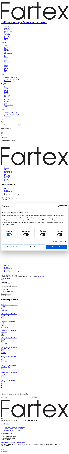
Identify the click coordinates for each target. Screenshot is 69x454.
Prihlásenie (4, 137)
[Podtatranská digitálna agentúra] (32, 421)
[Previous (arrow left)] (1, 449)
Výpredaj (7, 34)
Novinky (6, 28)
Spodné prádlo (8, 105)
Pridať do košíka (5, 295)
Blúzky (6, 49)
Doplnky (6, 33)
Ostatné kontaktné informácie (19, 442)
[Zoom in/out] (1, 451)
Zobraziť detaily (58, 241)
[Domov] (34, 417)
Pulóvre (6, 55)
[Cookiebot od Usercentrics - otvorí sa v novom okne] (59, 206)
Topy (5, 52)
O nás (6, 38)
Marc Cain (41, 276)
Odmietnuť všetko (12, 247)
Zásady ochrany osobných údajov (13, 428)
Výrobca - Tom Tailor (10, 77)
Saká (5, 60)
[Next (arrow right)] (3, 449)
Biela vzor (8, 278)
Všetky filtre (7, 81)
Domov (6, 188)
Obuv (6, 71)
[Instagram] (2, 419)
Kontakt (6, 39)
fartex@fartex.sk (5, 442)
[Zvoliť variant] (2, 308)
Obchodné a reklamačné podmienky (14, 427)
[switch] (26, 234)
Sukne (6, 65)
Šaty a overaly (8, 53)
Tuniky (6, 58)
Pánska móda (8, 31)
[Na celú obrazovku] (3, 451)
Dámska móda (8, 30)
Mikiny (6, 57)
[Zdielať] (5, 451)
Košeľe (6, 50)
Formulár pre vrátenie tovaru (12, 430)
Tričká (6, 45)
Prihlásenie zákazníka (10, 424)
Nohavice (7, 62)
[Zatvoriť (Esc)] (7, 451)
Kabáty (6, 68)
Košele (6, 92)
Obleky (6, 96)
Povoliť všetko (56, 247)
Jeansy (6, 63)
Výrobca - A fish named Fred (12, 79)
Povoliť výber (34, 247)
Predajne (6, 36)
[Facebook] (1, 419)
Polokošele (7, 47)
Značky (6, 26)
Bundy (6, 66)
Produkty (7, 190)
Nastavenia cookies (6, 433)
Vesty (5, 70)
